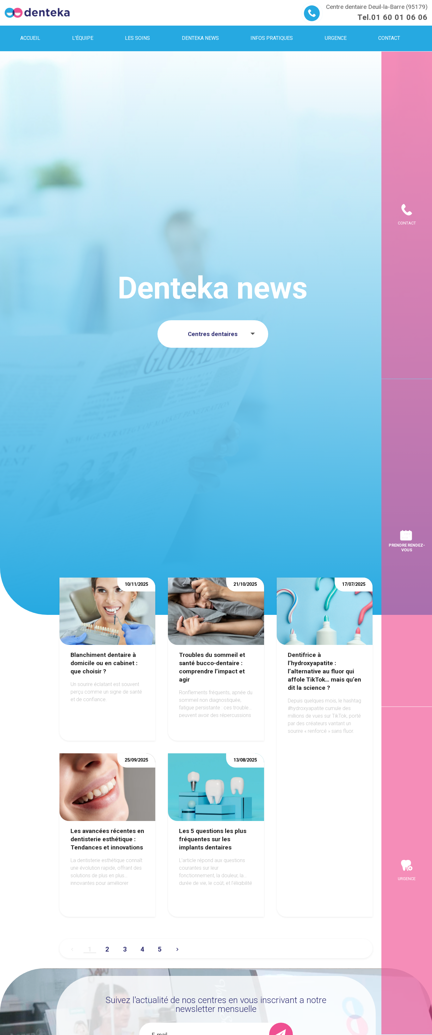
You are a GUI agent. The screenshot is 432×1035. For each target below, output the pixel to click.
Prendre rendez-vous (407, 547)
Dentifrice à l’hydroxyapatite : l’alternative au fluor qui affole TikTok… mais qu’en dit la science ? (324, 671)
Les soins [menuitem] (137, 38)
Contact (407, 223)
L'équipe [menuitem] (82, 38)
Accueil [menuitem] (30, 38)
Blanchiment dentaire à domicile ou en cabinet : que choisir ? (104, 663)
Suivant (177, 946)
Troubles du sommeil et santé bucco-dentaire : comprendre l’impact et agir (212, 667)
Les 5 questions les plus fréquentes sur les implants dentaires (212, 839)
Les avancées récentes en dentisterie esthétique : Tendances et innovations (107, 839)
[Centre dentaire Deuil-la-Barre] (37, 13)
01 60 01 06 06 (399, 17)
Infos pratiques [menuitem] (271, 38)
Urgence (407, 878)
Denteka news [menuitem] (200, 38)
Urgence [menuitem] (336, 38)
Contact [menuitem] (389, 38)
